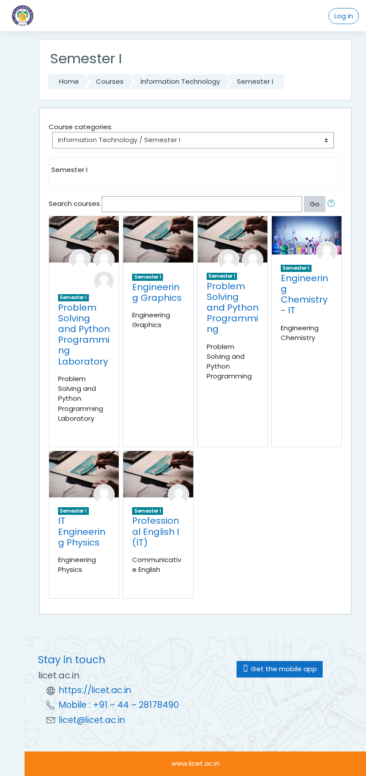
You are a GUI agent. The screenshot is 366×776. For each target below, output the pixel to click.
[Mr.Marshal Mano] (104, 259)
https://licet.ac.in (95, 690)
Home (69, 81)
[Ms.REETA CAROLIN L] (326, 251)
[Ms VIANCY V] (104, 280)
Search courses (74, 203)
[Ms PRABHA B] (80, 259)
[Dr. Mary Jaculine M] (104, 494)
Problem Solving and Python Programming (232, 308)
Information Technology (180, 81)
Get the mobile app (283, 668)
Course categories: (80, 126)
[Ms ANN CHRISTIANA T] (178, 494)
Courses (110, 81)
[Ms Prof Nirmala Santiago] (228, 259)
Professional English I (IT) (155, 531)
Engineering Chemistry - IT (304, 294)
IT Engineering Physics (81, 531)
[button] (333, 204)
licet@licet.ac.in (92, 720)
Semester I (255, 81)
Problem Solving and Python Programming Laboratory (84, 334)
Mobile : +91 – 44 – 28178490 (119, 705)
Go (315, 204)
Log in (343, 16)
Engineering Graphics (157, 292)
